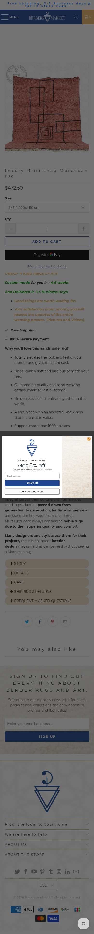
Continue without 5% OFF (32, 491)
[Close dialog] (89, 439)
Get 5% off (32, 482)
